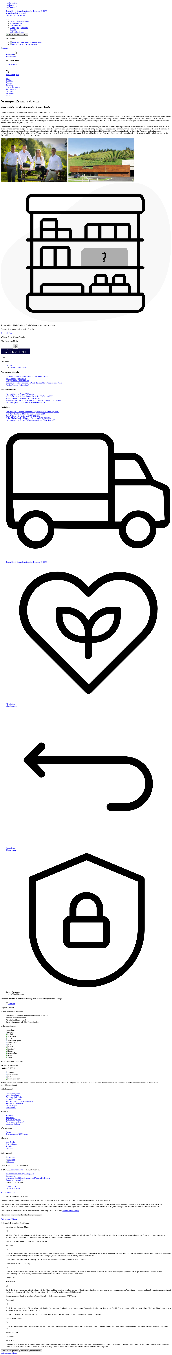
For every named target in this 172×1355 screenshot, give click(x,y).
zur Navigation (11, 3)
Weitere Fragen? (12, 1105)
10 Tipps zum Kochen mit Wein (17, 381)
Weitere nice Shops (13, 1188)
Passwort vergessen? (13, 1120)
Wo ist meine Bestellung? (19, 21)
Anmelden (9, 1116)
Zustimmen (5, 1215)
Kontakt (13, 30)
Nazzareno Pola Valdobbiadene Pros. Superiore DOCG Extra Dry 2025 (32, 412)
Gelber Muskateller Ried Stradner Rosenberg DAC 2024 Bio (28, 418)
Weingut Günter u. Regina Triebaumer (20, 394)
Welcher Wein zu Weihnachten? (17, 385)
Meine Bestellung (12, 1095)
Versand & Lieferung (13, 1099)
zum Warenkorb (11, 7)
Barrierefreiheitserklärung (15, 1180)
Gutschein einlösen (13, 1124)
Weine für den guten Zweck (16, 379)
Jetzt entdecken (6, 333)
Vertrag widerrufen (8, 1192)
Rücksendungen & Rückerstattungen (19, 1101)
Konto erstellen (11, 64)
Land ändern (23, 1166)
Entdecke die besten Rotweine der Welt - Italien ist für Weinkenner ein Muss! (34, 383)
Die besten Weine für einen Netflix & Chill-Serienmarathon (27, 377)
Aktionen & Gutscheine (14, 1103)
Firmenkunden (11, 1108)
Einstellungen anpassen (33, 1215)
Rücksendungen (16, 23)
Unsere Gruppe (11, 1144)
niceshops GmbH (17, 1170)
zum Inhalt (9, 5)
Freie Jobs (9, 1148)
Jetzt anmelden (11, 57)
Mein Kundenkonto (13, 1093)
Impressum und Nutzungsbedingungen (20, 1174)
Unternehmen (11, 1186)
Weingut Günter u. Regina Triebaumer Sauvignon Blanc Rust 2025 (30, 420)
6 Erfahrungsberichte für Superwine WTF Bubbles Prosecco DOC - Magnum (34, 400)
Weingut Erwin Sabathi (18, 367)
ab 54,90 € (27, 11)
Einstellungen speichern (10, 1351)
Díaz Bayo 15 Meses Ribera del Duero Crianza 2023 (25, 414)
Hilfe (7, 19)
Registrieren (10, 1118)
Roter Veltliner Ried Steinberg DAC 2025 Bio (23, 416)
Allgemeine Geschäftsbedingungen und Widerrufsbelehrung (28, 1178)
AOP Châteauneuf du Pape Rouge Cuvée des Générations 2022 (29, 396)
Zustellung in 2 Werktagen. (16, 15)
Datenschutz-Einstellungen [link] (15, 1182)
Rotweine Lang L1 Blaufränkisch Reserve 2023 (23, 398)
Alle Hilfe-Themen (17, 32)
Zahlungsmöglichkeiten (19, 28)
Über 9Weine (10, 1142)
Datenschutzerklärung (70, 1211)
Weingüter (9, 365)
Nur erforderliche (17, 1215)
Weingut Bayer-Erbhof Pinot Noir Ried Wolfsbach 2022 (26, 402)
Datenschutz (10, 1176)
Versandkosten (15, 26)
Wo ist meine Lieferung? (15, 1122)
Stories (8, 1132)
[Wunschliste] (7, 68)
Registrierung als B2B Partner (17, 1134)
